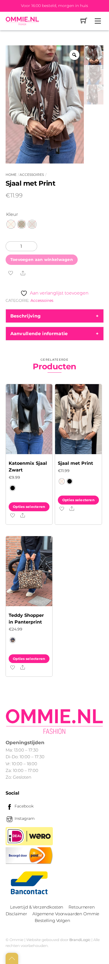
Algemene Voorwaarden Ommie (65, 913)
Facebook (23, 806)
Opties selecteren (29, 507)
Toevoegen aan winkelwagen (41, 259)
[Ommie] (22, 21)
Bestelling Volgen (52, 920)
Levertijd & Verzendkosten (36, 907)
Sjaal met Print (75, 463)
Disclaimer (16, 913)
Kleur (12, 214)
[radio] (11, 224)
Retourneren (81, 907)
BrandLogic (80, 939)
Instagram (24, 818)
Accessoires (32, 174)
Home (11, 174)
